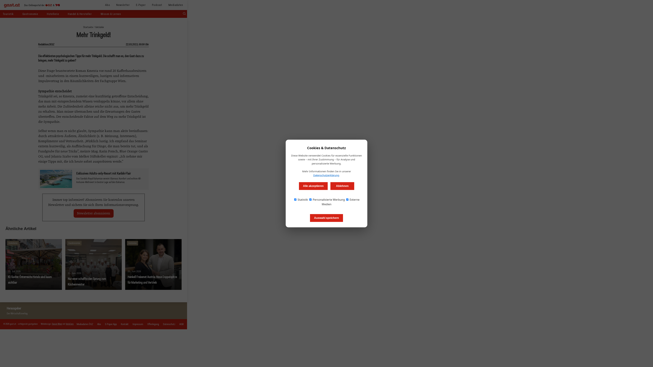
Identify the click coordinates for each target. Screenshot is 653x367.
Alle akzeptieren (313, 186)
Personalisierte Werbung (328, 200)
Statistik (302, 200)
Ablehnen (342, 186)
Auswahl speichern (326, 217)
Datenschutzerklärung (326, 175)
